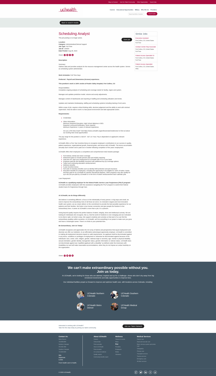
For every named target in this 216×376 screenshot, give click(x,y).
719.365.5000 (62, 352)
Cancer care (140, 339)
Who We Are (145, 10)
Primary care (140, 351)
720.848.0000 (62, 341)
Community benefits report (101, 357)
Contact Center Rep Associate (146, 47)
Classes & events (120, 339)
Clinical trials (97, 341)
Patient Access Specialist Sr (145, 55)
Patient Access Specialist (144, 64)
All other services (141, 361)
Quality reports (98, 354)
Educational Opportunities (125, 10)
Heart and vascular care (143, 341)
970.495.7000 (62, 346)
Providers (154, 10)
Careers (112, 10)
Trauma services (141, 356)
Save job (127, 39)
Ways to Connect (113, 2)
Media (117, 352)
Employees (118, 349)
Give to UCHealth (98, 346)
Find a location (98, 349)
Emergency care (141, 358)
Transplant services (142, 353)
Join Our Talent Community (127, 2)
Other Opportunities (142, 2)
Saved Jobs (153, 2)
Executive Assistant (142, 38)
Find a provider (98, 344)
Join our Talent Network (133, 326)
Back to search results (70, 23)
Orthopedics (140, 348)
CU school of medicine (100, 352)
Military (137, 10)
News (117, 341)
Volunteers (118, 354)
